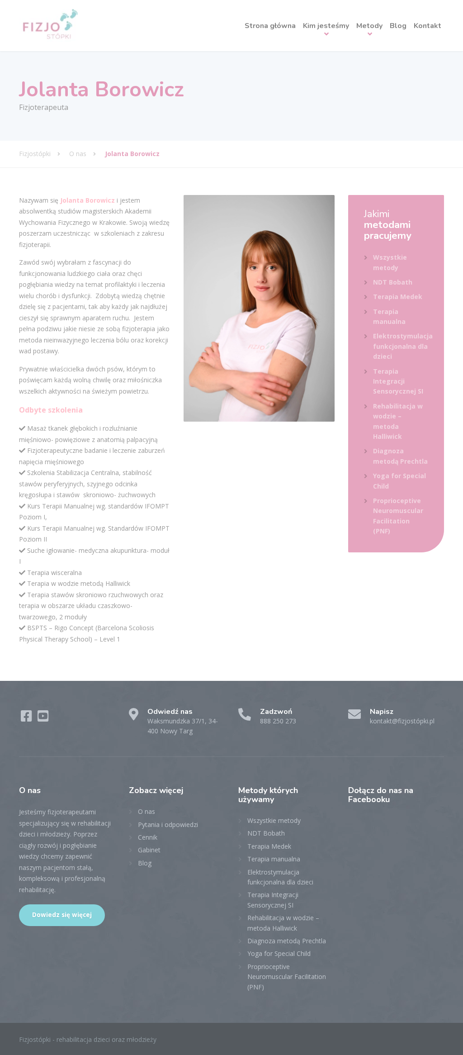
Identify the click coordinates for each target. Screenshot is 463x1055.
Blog (398, 26)
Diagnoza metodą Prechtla (400, 456)
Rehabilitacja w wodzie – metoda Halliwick (398, 421)
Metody (369, 26)
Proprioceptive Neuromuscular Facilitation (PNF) (398, 515)
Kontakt (427, 26)
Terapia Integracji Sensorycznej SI (398, 381)
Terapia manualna (389, 316)
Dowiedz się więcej (62, 915)
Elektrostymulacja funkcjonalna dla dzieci (403, 346)
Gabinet (149, 850)
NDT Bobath (392, 282)
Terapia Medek (397, 296)
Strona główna (270, 26)
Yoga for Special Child (399, 480)
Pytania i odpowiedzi (168, 824)
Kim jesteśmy (326, 26)
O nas (146, 811)
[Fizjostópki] (48, 25)
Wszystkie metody (390, 262)
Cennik (147, 837)
